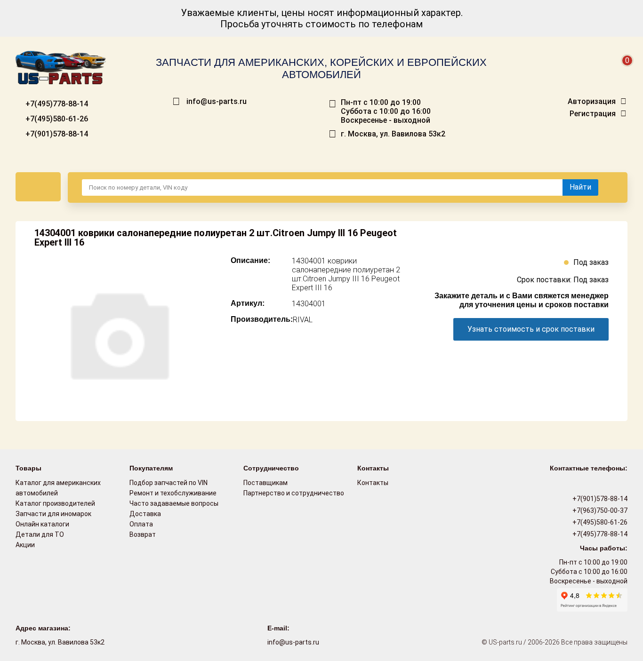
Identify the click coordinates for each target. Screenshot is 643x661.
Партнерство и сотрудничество (293, 493)
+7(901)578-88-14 (56, 133)
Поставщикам (265, 482)
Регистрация (593, 114)
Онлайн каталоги (42, 524)
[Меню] (38, 186)
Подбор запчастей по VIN (168, 482)
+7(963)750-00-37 (599, 510)
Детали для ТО (40, 534)
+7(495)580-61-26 (56, 118)
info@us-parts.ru (216, 101)
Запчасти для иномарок (53, 514)
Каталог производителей (55, 503)
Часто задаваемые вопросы (173, 503)
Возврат (142, 534)
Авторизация (592, 101)
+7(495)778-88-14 (56, 103)
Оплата (141, 524)
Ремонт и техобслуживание (173, 493)
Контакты (372, 482)
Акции (25, 545)
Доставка (145, 514)
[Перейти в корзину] (620, 71)
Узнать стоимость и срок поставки (531, 329)
